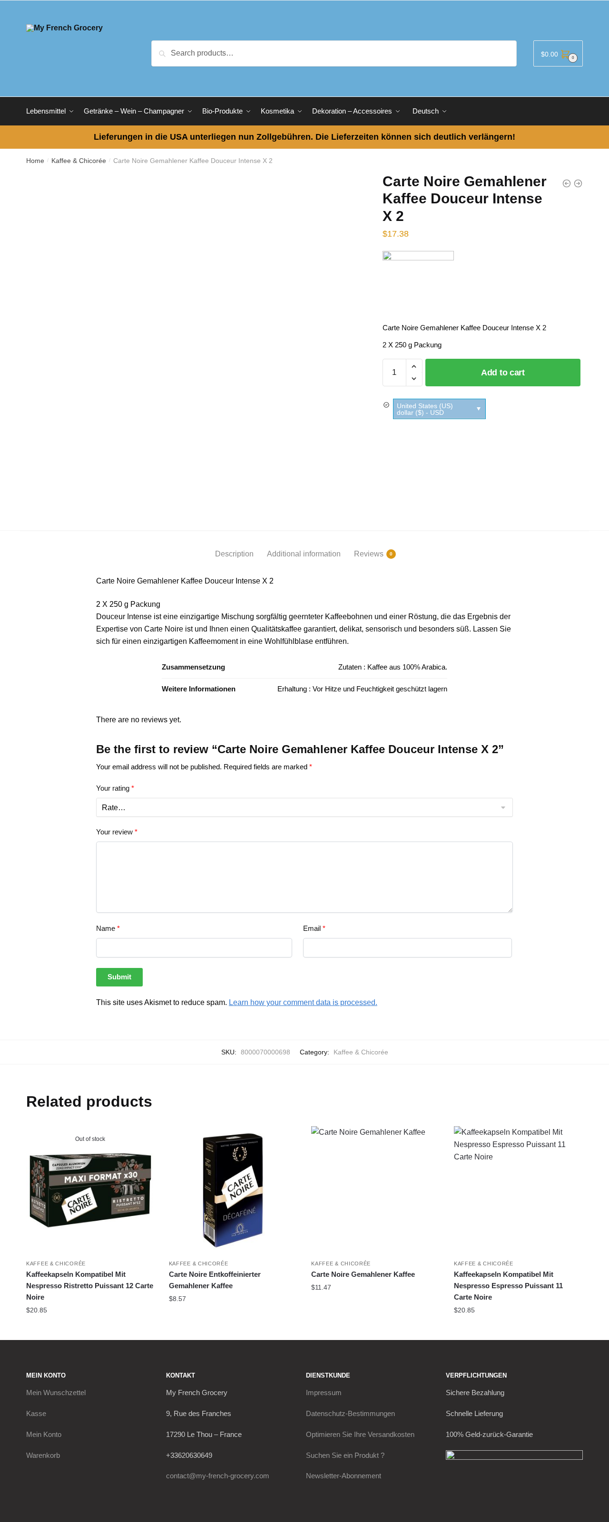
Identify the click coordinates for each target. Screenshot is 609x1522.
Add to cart (503, 372)
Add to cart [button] (233, 1317)
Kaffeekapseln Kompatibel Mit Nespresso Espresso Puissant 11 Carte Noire (508, 1286)
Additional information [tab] (304, 554)
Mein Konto (43, 1434)
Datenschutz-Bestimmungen (350, 1413)
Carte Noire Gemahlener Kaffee (363, 1274)
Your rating (115, 788)
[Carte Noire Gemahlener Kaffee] (375, 1190)
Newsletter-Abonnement (343, 1476)
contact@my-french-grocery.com (217, 1476)
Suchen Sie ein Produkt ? (345, 1455)
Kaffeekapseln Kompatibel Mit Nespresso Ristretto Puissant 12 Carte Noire (89, 1286)
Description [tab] (234, 554)
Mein (56, 1392)
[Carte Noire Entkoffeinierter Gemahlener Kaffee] (233, 1190)
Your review (117, 832)
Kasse (36, 1413)
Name (108, 928)
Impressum (324, 1392)
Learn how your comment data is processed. (303, 1002)
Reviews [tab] (368, 554)
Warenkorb (43, 1455)
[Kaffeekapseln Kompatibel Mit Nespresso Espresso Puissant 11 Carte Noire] (518, 1190)
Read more (90, 1329)
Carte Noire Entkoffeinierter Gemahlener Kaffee (215, 1280)
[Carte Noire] (418, 286)
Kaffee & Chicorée (78, 160)
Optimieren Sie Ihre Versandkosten (360, 1434)
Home (35, 160)
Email (314, 928)
